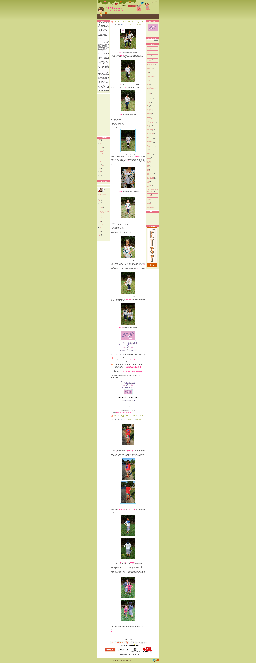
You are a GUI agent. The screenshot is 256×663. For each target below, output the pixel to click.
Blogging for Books (150, 68)
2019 (100, 143)
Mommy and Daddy (150, 138)
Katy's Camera (149, 110)
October (101, 150)
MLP (147, 137)
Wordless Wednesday (150, 207)
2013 (100, 172)
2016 (100, 168)
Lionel (148, 121)
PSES (148, 165)
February (101, 165)
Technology (149, 194)
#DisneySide (149, 48)
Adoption (148, 51)
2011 (100, 175)
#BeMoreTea (149, 45)
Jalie (147, 106)
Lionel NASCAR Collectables (151, 122)
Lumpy (148, 126)
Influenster (148, 105)
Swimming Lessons (150, 191)
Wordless (148, 206)
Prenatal (148, 162)
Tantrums (148, 192)
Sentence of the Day (150, 173)
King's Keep (149, 114)
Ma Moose (131, 368)
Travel (148, 200)
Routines (148, 170)
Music (148, 145)
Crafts (148, 77)
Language (148, 117)
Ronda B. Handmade (126, 371)
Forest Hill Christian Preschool (152, 91)
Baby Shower (149, 60)
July (100, 218)
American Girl (149, 55)
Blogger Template (133, 660)
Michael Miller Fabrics (150, 133)
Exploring (148, 85)
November (101, 148)
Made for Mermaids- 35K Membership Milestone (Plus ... (104, 156)
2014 (100, 171)
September (101, 151)
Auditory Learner (149, 59)
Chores (148, 72)
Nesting (148, 149)
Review (148, 169)
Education (148, 80)
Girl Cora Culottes (132, 447)
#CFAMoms (149, 47)
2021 (100, 140)
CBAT (148, 71)
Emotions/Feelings (150, 81)
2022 (100, 139)
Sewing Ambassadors (150, 177)
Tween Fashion (149, 203)
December (101, 147)
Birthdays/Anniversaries (151, 64)
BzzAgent (148, 69)
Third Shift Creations (141, 370)
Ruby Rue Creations (138, 366)
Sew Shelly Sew (126, 366)
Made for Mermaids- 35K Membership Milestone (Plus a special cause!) (128, 416)
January (101, 225)
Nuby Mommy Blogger (150, 150)
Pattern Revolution (150, 154)
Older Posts (142, 631)
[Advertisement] (103, 114)
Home (99, 17)
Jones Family (149, 109)
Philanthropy (149, 157)
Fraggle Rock (149, 93)
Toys (148, 198)
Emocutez (142, 660)
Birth (147, 63)
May (100, 162)
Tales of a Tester (139, 371)
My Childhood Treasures (151, 146)
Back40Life (135, 368)
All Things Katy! (114, 8)
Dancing (148, 79)
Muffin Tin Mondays (150, 142)
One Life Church (149, 153)
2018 (100, 144)
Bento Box (148, 61)
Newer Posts (113, 631)
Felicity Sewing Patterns (151, 88)
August (101, 158)
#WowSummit (149, 49)
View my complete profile (102, 194)
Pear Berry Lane (138, 367)
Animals (148, 56)
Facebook (115, 451)
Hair (147, 97)
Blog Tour (117, 412)
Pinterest (148, 158)
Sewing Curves (131, 366)
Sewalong (148, 174)
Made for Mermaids (124, 447)
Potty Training (149, 161)
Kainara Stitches (132, 367)
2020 (100, 200)
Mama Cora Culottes (132, 509)
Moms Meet (149, 141)
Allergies (148, 53)
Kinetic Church (149, 113)
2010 (100, 235)
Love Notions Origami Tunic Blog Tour (128, 21)
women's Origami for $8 (130, 359)
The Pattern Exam (150, 195)
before (127, 163)
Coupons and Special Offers (151, 76)
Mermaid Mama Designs (132, 370)
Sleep (148, 182)
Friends (148, 94)
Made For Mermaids (119, 629)
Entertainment (149, 83)
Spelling (148, 186)
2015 (100, 228)
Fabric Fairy (149, 87)
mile (147, 134)
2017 (100, 146)
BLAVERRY (149, 65)
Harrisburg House (150, 98)
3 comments (139, 24)
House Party (149, 102)
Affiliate (148, 52)
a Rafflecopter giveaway (122, 377)
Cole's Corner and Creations (151, 75)
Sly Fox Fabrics (149, 185)
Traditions (148, 199)
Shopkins (148, 181)
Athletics (148, 57)
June (100, 161)
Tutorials (148, 202)
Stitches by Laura (133, 371)
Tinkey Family (149, 196)
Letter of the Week (150, 118)
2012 (100, 174)
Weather (148, 204)
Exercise (148, 84)
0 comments (138, 419)
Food (148, 89)
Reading (148, 166)
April (100, 164)
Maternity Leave (149, 130)
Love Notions (120, 52)
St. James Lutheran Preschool (152, 189)
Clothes (148, 73)
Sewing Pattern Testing (128, 412)
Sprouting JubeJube (124, 370)
